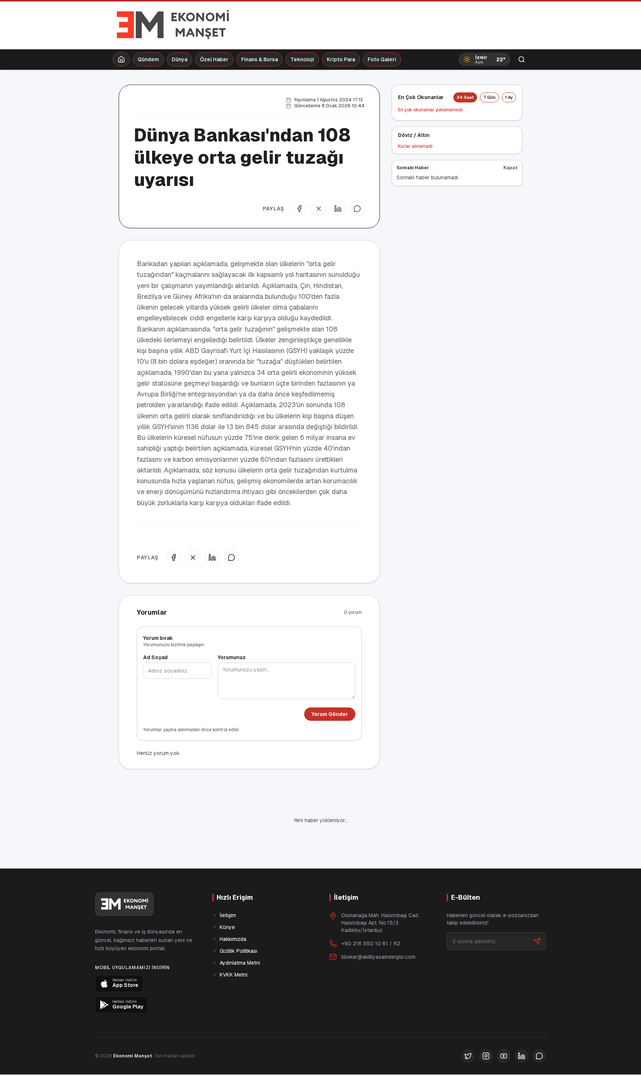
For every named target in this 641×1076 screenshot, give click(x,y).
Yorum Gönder (330, 714)
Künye (227, 902)
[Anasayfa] (121, 59)
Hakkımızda (233, 913)
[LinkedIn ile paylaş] (338, 208)
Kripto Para (341, 59)
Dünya (179, 59)
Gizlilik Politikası (238, 925)
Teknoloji (302, 59)
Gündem (148, 59)
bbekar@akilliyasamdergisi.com (378, 931)
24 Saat (465, 97)
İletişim (228, 890)
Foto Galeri (382, 59)
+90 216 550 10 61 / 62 (370, 918)
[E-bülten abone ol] (537, 916)
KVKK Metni (233, 949)
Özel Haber (214, 59)
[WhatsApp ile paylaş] (357, 208)
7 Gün (489, 97)
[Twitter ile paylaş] (318, 208)
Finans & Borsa (259, 59)
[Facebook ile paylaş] (299, 208)
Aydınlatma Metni (240, 937)
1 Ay (509, 97)
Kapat (510, 168)
